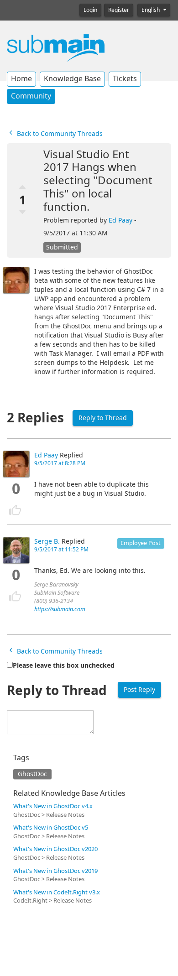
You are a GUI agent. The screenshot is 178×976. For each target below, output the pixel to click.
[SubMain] (56, 47)
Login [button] (90, 10)
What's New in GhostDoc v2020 (55, 849)
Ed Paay (120, 220)
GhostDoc (32, 774)
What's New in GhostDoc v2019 (55, 870)
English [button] (151, 10)
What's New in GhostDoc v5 (50, 827)
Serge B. (47, 541)
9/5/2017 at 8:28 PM (59, 463)
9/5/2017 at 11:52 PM (61, 549)
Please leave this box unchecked (64, 665)
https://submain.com (59, 609)
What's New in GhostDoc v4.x (53, 806)
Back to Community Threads (59, 133)
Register (118, 10)
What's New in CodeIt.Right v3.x (56, 892)
